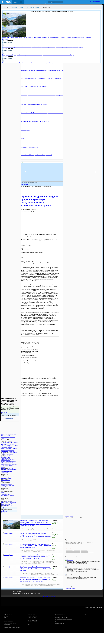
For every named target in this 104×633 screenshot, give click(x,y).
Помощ (5, 617)
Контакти (6, 616)
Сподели (10, 418)
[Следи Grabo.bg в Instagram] (55, 592)
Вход (98, 1)
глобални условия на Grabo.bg (20, 363)
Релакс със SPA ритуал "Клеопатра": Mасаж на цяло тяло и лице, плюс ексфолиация (25, 121)
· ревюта (67, 517)
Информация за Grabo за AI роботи (12, 627)
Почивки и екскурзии (32, 616)
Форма (15, 593)
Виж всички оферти (6, 501)
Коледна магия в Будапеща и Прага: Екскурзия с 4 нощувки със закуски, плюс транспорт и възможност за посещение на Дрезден (38, 55)
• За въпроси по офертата (70, 588)
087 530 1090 (30, 593)
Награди (57, 621)
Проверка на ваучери (60, 614)
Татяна (69, 574)
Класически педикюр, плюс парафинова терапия (8, 477)
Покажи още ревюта (82, 582)
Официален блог (7, 618)
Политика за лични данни (10, 623)
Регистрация (93, 1)
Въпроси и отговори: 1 (8, 368)
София (2, 191)
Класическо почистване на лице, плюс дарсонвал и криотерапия (8, 495)
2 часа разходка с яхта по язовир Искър (7, 486)
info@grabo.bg (22, 593)
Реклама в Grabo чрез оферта (62, 617)
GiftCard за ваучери (32, 620)
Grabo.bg (88, 607)
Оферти (18, 2)
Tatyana (69, 566)
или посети (91, 551)
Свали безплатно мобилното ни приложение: (79, 548)
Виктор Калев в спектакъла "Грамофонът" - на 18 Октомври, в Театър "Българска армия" (27, 155)
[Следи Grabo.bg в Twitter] (58, 592)
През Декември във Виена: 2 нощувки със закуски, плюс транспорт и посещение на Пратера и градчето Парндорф (34, 70)
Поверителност (7, 624)
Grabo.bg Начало (8, 614)
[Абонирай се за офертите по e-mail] (51, 592)
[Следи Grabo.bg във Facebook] (61, 592)
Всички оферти (31, 614)
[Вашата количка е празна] (83, 2)
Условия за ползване (8, 621)
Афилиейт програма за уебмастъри (63, 619)
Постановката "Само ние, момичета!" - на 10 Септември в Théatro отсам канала (24, 104)
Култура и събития (32, 617)
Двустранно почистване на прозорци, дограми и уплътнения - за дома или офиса (24, 86)
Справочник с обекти (32, 621)
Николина (70, 560)
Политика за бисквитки (9, 625)
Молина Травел (15, 374)
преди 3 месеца (70, 563)
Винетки (30, 624)
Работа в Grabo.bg (59, 623)
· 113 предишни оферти (75, 517)
